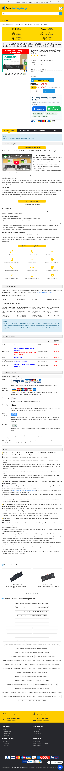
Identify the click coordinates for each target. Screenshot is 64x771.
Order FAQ (36, 731)
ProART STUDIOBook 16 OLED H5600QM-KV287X (39, 308)
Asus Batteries (9, 24)
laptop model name (17, 490)
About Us (5, 729)
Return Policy (37, 733)
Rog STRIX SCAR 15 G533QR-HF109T (9, 312)
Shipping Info (6, 743)
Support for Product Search (44, 292)
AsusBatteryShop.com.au (17, 767)
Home (3, 24)
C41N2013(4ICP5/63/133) (53, 299)
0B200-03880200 (21, 299)
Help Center (37, 729)
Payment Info (6, 745)
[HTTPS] (37, 761)
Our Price (33, 87)
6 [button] (37, 593)
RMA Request (37, 745)
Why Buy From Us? (7, 733)
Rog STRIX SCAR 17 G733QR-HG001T (39, 312)
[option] (15, 62)
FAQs (54, 130)
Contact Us (37, 741)
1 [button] (26, 593)
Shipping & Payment (39, 130)
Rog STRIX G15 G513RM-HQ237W (53, 308)
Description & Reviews (9, 130)
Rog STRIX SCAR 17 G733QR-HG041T (54, 312)
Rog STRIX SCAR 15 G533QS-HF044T (24, 312)
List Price (33, 84)
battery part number (30, 490)
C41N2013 (34, 299)
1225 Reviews (42, 55)
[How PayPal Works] (27, 761)
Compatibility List (24, 130)
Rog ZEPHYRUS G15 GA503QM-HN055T (6, 316)
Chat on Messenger (40, 108)
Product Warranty (7, 731)
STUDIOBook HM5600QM (53, 315)
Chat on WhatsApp (55, 108)
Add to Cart (50, 91)
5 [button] (35, 593)
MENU (5, 20)
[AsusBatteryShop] (16, 8)
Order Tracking (6, 741)
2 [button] (28, 593)
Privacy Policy (6, 735)
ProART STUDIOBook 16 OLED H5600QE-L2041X (24, 308)
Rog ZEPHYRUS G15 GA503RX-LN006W (21, 316)
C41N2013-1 (4, 299)
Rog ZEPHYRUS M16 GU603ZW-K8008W (37, 316)
